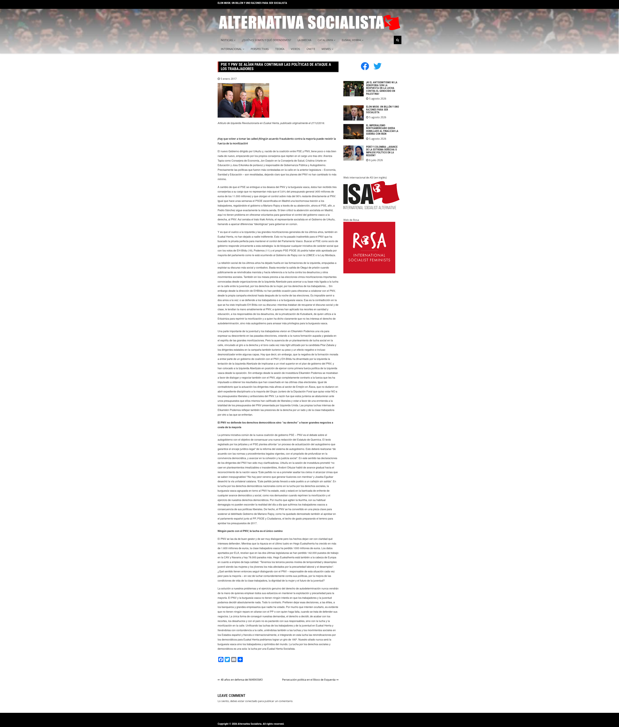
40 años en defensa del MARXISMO (242, 679)
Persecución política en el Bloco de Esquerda (308, 679)
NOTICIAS (227, 40)
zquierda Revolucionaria (245, 123)
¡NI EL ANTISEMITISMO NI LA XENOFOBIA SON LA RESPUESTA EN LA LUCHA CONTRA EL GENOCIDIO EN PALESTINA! (381, 88)
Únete (310, 49)
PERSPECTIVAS (260, 49)
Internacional (231, 49)
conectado (251, 701)
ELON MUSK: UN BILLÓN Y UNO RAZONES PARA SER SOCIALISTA (382, 109)
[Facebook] (365, 66)
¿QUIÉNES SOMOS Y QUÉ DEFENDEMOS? (266, 40)
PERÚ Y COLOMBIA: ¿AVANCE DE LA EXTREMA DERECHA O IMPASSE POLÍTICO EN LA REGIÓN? (382, 151)
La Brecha (304, 40)
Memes (326, 49)
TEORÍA (279, 49)
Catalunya (325, 40)
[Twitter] (377, 66)
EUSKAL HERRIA (351, 40)
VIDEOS (295, 49)
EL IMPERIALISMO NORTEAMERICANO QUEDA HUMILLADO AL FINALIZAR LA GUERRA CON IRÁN (269, 3)
